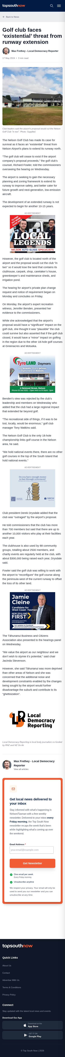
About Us (6, 965)
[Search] (52, 6)
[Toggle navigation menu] (59, 5)
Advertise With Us (10, 980)
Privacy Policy (9, 994)
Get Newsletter (32, 863)
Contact (6, 973)
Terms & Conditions (11, 987)
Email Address (18, 844)
